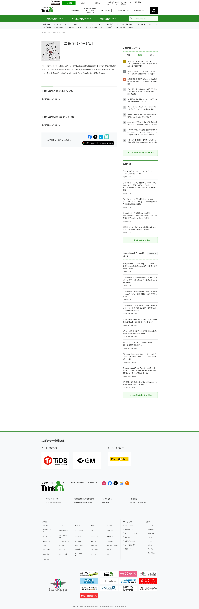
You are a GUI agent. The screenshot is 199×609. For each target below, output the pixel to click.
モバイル (93, 541)
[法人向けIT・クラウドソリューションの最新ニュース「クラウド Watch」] (89, 582)
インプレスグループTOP (138, 502)
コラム (150, 545)
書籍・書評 (151, 533)
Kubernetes (59, 27)
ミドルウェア (110, 530)
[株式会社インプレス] (58, 585)
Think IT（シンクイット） (52, 9)
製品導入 (97, 3)
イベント (150, 541)
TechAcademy (152, 549)
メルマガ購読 (75, 10)
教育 (108, 554)
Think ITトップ (45, 32)
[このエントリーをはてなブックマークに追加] (101, 137)
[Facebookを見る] (110, 483)
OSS (44, 545)
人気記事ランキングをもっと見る (142, 152)
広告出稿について (139, 10)
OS (150, 24)
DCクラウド (130, 2)
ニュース (150, 525)
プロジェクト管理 (112, 545)
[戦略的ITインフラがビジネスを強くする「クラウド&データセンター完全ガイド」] (89, 574)
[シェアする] (90, 137)
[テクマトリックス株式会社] (119, 459)
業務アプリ (46, 541)
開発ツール (94, 536)
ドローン (117, 4)
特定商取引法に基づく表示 (83, 502)
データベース (47, 536)
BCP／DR (62, 549)
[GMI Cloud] (87, 460)
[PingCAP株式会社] (55, 460)
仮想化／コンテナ (112, 24)
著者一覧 (55, 32)
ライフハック (94, 554)
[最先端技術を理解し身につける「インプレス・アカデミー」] (148, 589)
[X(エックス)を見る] (115, 483)
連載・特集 (46, 24)
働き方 (109, 549)
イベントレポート (82, 27)
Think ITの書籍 (120, 27)
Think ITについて (124, 10)
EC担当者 (118, 2)
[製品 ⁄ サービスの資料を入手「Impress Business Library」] (89, 589)
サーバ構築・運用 (130, 545)
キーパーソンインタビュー (133, 533)
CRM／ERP (110, 541)
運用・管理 (94, 545)
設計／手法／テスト (64, 536)
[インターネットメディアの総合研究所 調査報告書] (148, 574)
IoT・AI (123, 2)
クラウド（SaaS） (64, 541)
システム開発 (140, 24)
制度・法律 (46, 559)
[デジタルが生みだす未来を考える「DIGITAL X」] (109, 589)
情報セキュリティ (130, 541)
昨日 (128, 55)
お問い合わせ (107, 499)
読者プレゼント (105, 10)
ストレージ (89, 24)
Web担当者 (110, 2)
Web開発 (110, 536)
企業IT (83, 3)
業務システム (129, 529)
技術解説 (151, 529)
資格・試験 (46, 554)
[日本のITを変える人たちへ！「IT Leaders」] (109, 582)
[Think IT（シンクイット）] (52, 489)
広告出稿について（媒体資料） (84, 499)
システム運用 (47, 549)
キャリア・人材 (63, 554)
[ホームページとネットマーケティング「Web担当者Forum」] (128, 574)
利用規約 (134, 499)
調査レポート (129, 537)
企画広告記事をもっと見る (142, 395)
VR (103, 27)
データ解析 (78, 541)
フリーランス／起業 (80, 554)
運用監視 (78, 549)
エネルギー (110, 4)
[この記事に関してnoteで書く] (106, 136)
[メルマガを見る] (104, 483)
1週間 (140, 55)
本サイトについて (53, 499)
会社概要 (106, 502)
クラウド (100, 24)
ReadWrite (151, 553)
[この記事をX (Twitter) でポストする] (95, 137)
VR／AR (61, 545)
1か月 (152, 55)
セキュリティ (94, 549)
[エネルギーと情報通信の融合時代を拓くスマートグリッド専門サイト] (128, 582)
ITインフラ (57, 24)
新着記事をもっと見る (142, 240)
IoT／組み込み (127, 24)
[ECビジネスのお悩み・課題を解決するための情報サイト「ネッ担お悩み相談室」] (89, 596)
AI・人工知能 (47, 27)
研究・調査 (138, 2)
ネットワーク (78, 24)
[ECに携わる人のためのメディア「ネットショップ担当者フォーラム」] (148, 582)
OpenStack (70, 27)
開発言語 (78, 536)
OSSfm (131, 27)
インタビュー (95, 27)
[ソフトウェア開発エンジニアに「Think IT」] (109, 574)
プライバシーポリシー (54, 502)
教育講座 (123, 4)
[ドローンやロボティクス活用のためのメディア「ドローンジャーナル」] (128, 589)
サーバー (67, 24)
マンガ (110, 27)
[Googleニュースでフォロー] (121, 483)
